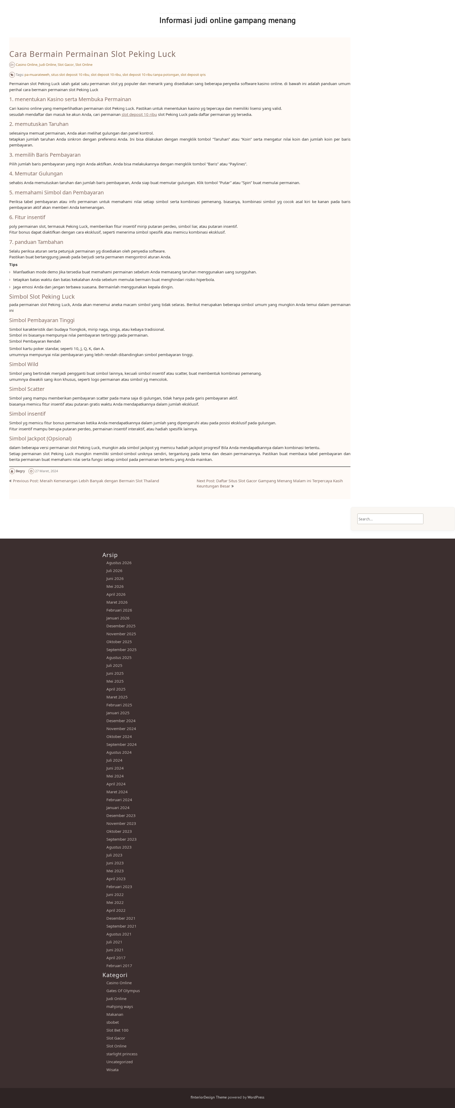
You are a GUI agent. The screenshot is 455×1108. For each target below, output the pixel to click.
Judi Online (47, 64)
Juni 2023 (115, 862)
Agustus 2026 (119, 562)
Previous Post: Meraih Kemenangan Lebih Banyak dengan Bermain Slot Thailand (86, 480)
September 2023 (121, 839)
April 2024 (116, 783)
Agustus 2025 (119, 657)
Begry (20, 471)
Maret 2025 (117, 697)
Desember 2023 (121, 815)
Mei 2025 (115, 681)
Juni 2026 (115, 578)
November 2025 (121, 633)
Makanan (114, 1014)
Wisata (112, 1069)
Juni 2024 (115, 768)
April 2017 (116, 957)
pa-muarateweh (37, 74)
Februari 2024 (119, 799)
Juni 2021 (115, 949)
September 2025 (121, 649)
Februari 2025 (119, 704)
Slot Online (83, 64)
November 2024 (121, 728)
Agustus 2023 (119, 847)
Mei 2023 (115, 870)
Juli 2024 (114, 760)
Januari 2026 (118, 618)
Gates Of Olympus (123, 990)
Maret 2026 (117, 602)
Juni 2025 (115, 673)
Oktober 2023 (119, 831)
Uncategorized (119, 1061)
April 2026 (116, 594)
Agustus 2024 (119, 752)
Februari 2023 (119, 886)
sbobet (112, 1022)
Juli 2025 (114, 665)
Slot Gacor (66, 64)
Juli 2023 (114, 855)
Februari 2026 (119, 610)
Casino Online (26, 64)
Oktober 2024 (119, 736)
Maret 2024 (117, 791)
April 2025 (116, 689)
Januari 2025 (118, 712)
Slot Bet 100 (117, 1030)
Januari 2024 (118, 807)
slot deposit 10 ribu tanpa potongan (150, 74)
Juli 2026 (114, 570)
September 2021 (121, 926)
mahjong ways (119, 1006)
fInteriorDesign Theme (209, 1097)
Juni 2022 (115, 894)
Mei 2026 (115, 586)
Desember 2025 (121, 625)
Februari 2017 (119, 965)
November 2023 (121, 823)
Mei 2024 (115, 776)
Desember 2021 (121, 918)
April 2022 (116, 910)
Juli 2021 (114, 941)
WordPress (256, 1097)
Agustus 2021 (119, 934)
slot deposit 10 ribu (106, 74)
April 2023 (116, 878)
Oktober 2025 (119, 641)
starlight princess (121, 1053)
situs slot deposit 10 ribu (70, 74)
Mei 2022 (115, 902)
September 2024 (121, 744)
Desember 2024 (121, 720)
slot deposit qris (193, 74)
